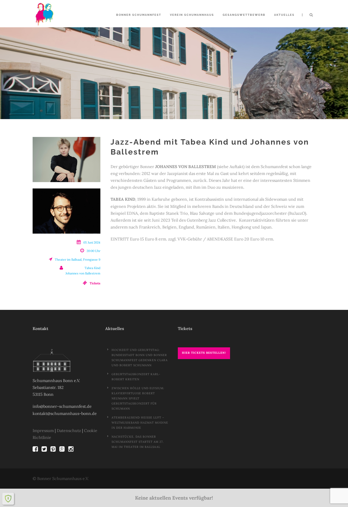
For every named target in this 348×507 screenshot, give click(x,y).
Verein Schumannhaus (192, 15)
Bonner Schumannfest (138, 15)
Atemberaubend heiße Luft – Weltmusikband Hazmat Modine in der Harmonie (140, 422)
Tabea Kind (92, 268)
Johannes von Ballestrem (82, 273)
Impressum (43, 430)
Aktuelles (284, 15)
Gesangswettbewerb (244, 15)
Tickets (95, 283)
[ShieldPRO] (8, 499)
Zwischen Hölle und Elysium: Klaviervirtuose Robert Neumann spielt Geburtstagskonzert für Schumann (138, 398)
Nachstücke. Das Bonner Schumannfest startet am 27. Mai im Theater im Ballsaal (138, 442)
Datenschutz (69, 430)
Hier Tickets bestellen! (204, 352)
